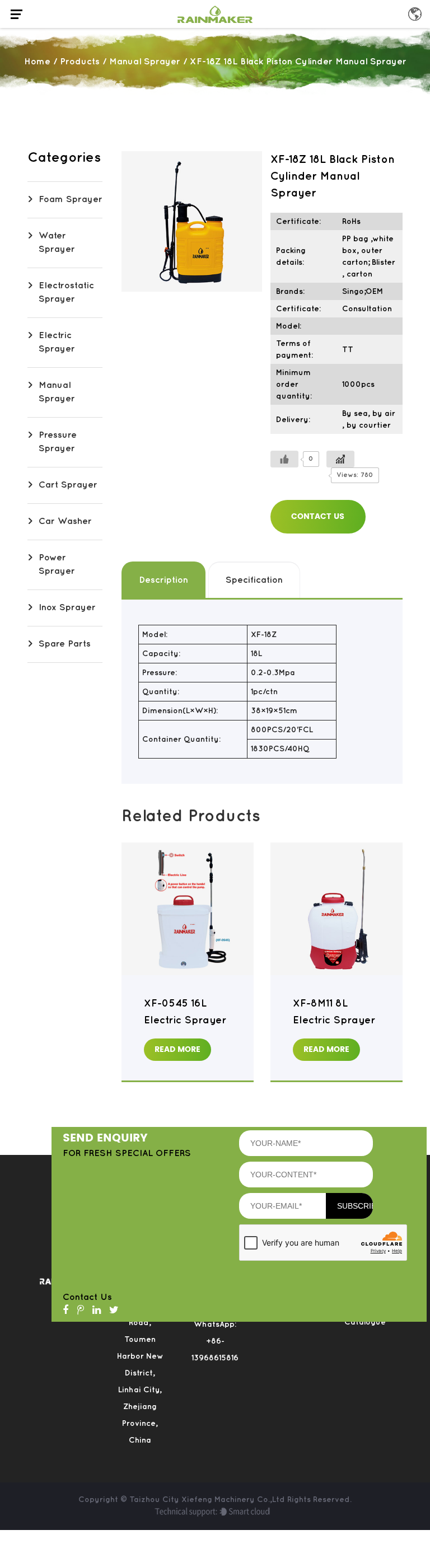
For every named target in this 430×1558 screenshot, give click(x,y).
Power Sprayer (57, 565)
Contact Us (317, 516)
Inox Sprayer (67, 607)
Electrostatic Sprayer (66, 292)
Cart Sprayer (68, 485)
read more (177, 1049)
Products (80, 62)
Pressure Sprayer (58, 442)
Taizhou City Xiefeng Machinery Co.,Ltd (208, 1499)
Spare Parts (65, 644)
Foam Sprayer (70, 199)
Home (37, 62)
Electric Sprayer (57, 342)
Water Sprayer (57, 243)
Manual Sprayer (144, 62)
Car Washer (65, 521)
